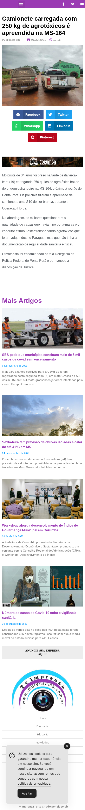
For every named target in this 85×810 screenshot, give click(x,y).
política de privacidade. (34, 783)
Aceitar (27, 793)
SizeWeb (62, 806)
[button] (21, 4)
